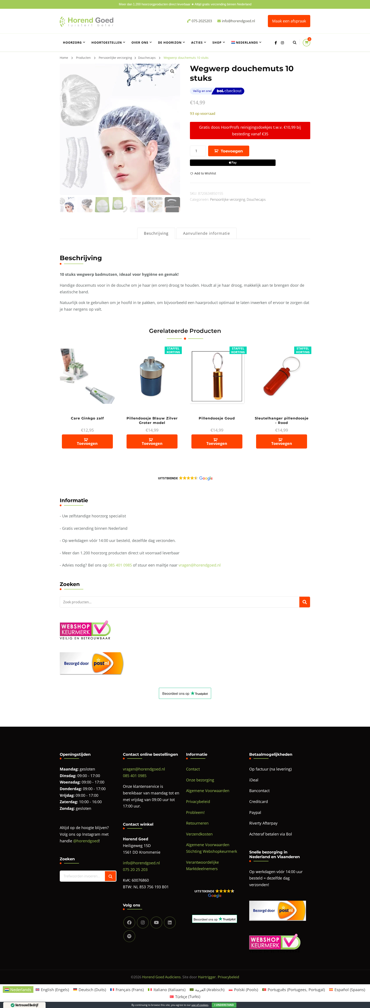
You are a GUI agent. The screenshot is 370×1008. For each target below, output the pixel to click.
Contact (193, 769)
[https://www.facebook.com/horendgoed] (129, 922)
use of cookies (199, 1005)
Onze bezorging (200, 779)
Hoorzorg (72, 42)
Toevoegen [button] (87, 443)
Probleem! (195, 812)
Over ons (139, 42)
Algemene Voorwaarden (207, 790)
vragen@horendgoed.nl (200, 565)
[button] (172, 71)
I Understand (224, 1005)
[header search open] (294, 42)
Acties (197, 42)
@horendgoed (86, 840)
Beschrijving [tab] (156, 233)
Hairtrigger (207, 977)
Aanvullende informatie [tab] (206, 233)
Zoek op (304, 602)
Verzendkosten (199, 834)
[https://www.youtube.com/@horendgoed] (156, 922)
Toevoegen (232, 151)
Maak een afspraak (289, 21)
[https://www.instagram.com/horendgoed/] (143, 922)
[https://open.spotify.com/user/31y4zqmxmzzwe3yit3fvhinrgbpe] (129, 936)
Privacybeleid (198, 801)
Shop (217, 42)
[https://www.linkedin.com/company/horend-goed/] (170, 922)
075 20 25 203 (135, 869)
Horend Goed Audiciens (161, 977)
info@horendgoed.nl (141, 862)
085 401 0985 (120, 565)
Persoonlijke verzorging (227, 199)
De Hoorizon (170, 42)
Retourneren (197, 823)
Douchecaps (256, 199)
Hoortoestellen (106, 42)
